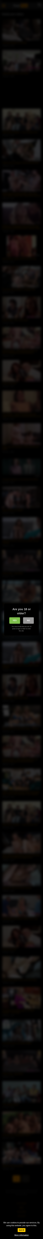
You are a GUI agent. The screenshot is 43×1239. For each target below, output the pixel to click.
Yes (15, 620)
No (28, 620)
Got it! (21, 1230)
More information (21, 1235)
